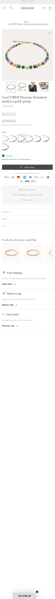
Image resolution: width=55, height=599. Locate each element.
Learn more (7, 284)
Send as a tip (7, 304)
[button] (50, 253)
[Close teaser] (37, 591)
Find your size (8, 325)
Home (26, 22)
